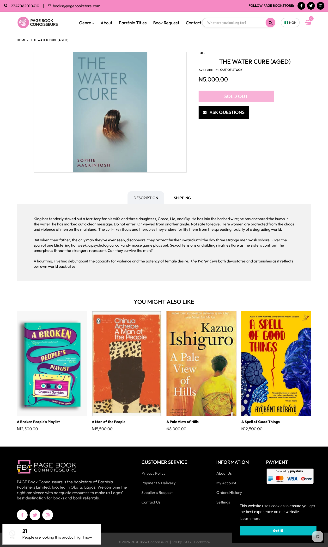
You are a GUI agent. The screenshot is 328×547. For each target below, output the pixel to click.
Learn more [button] (250, 518)
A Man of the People (108, 421)
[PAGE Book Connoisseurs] (42, 21)
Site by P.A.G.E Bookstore (191, 542)
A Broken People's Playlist (38, 421)
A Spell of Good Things (260, 421)
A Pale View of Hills (182, 421)
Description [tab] (146, 197)
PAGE (203, 53)
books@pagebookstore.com (76, 5)
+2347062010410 (24, 5)
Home (21, 40)
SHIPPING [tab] (182, 197)
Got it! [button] (278, 530)
